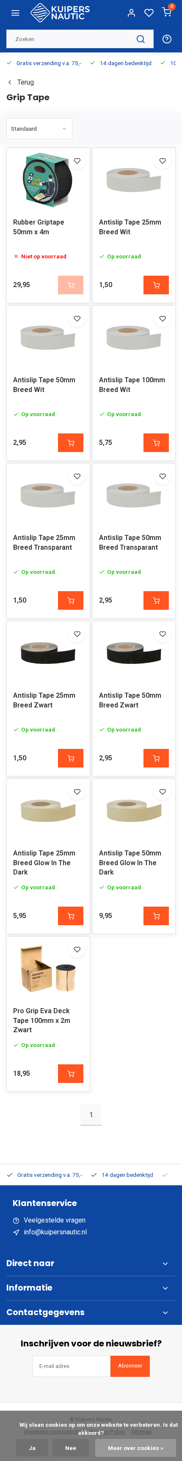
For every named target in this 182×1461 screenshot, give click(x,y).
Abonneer (130, 1365)
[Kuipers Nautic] (60, 12)
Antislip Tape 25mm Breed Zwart (44, 700)
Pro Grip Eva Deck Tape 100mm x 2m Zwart (41, 1020)
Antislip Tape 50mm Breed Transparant (130, 542)
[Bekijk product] (156, 285)
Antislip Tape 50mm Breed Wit (44, 384)
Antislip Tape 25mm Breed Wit (130, 227)
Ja (32, 1448)
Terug (25, 82)
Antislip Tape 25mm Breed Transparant (44, 542)
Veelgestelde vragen (54, 1220)
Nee (70, 1448)
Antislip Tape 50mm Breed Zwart (130, 700)
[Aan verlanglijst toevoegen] (77, 160)
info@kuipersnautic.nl (55, 1232)
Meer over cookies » (135, 1448)
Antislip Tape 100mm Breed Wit (132, 384)
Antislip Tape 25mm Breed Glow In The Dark (44, 862)
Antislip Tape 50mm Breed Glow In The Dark (130, 862)
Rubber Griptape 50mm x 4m (38, 227)
